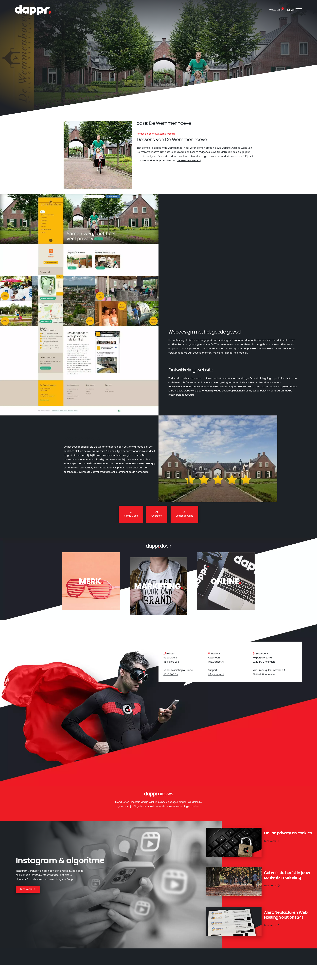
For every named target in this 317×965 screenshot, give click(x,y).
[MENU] (299, 10)
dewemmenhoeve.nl (189, 160)
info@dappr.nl (216, 662)
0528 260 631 (170, 674)
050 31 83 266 (171, 662)
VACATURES (275, 10)
